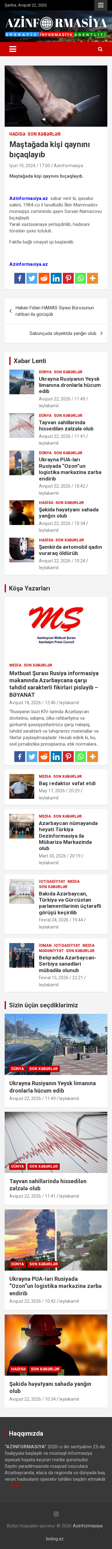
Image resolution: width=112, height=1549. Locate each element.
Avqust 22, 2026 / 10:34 (62, 523)
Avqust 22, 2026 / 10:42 (62, 486)
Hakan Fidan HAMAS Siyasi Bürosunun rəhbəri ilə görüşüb (55, 311)
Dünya (45, 372)
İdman (45, 945)
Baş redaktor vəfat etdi (67, 783)
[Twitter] (31, 278)
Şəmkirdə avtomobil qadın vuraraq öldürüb (70, 550)
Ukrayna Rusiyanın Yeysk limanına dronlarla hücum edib (70, 385)
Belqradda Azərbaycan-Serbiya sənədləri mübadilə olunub (67, 963)
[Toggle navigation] (13, 49)
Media (15, 665)
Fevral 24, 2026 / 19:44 (61, 919)
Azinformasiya (68, 165)
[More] (92, 278)
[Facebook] (19, 278)
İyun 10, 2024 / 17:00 (29, 165)
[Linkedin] (56, 278)
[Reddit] (44, 278)
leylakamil (48, 405)
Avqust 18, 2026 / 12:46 (32, 702)
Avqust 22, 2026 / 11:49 (62, 398)
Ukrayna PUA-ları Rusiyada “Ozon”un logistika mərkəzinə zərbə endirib (70, 468)
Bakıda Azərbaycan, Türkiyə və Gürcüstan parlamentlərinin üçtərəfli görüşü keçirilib (70, 903)
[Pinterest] (68, 278)
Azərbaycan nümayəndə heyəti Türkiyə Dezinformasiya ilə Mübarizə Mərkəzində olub (68, 836)
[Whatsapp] (80, 278)
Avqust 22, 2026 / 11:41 (62, 436)
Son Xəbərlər (44, 134)
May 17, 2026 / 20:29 (59, 790)
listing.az (55, 1539)
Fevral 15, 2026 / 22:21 (61, 977)
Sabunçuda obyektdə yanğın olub (63, 333)
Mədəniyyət (51, 951)
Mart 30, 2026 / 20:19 (60, 855)
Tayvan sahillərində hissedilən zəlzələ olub (66, 425)
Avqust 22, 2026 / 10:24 (62, 560)
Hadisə (17, 134)
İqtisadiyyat (52, 881)
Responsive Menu (100, 5)
